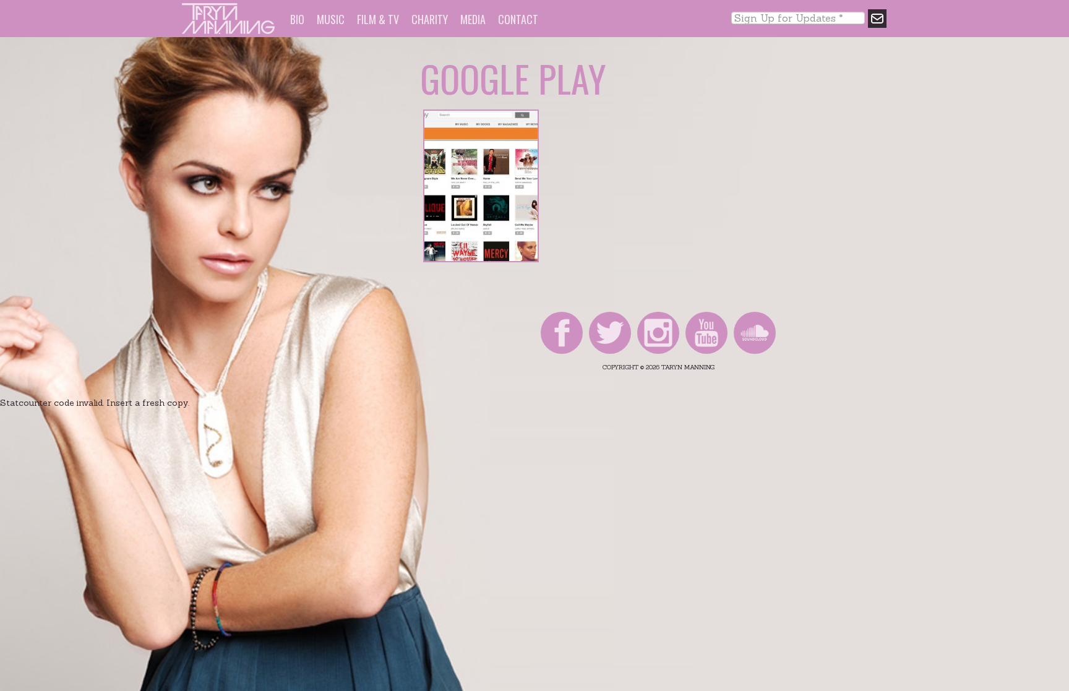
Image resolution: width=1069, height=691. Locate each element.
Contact (518, 19)
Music (331, 19)
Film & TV (378, 19)
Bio (297, 19)
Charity (429, 19)
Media (473, 19)
